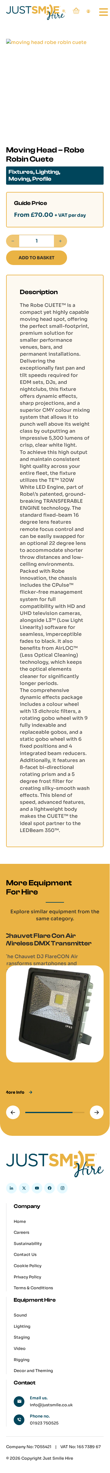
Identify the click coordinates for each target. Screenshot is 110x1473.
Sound (20, 1315)
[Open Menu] (99, 12)
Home (20, 1221)
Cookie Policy (27, 1265)
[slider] (54, 1112)
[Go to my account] (88, 12)
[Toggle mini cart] (76, 11)
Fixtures (21, 172)
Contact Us (25, 1254)
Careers (21, 1232)
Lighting (47, 172)
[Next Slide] (97, 1112)
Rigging (22, 1359)
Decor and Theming (33, 1370)
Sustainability (28, 1243)
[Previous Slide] (13, 1112)
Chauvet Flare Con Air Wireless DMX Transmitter (47, 939)
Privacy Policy (27, 1277)
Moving (19, 179)
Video (20, 1348)
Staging (22, 1337)
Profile (41, 179)
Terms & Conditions (33, 1287)
